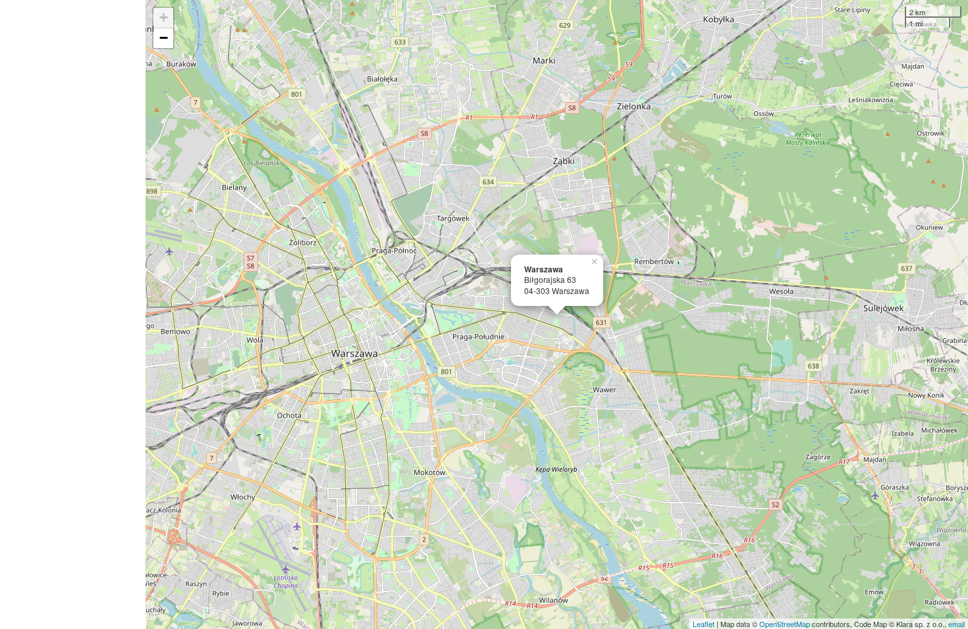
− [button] (163, 38)
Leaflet (703, 623)
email (956, 623)
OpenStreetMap (784, 623)
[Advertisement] (73, 314)
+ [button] (163, 17)
